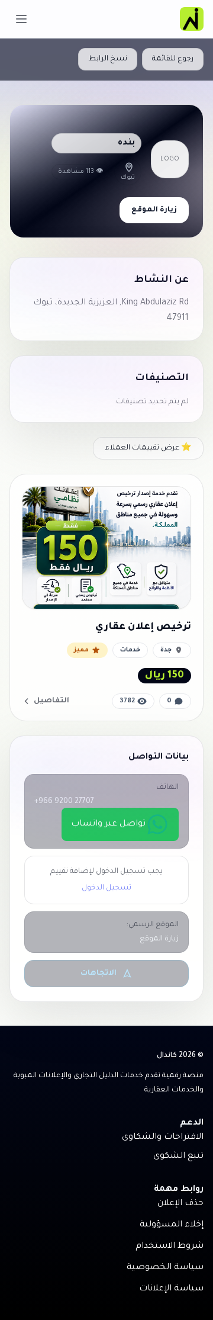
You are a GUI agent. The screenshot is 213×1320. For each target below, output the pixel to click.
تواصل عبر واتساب (108, 824)
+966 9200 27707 (64, 802)
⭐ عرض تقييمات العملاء (148, 448)
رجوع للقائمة (172, 59)
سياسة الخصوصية (165, 1268)
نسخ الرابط (107, 59)
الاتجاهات (98, 973)
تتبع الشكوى (178, 1156)
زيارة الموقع (154, 210)
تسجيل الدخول (106, 888)
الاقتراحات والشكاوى (163, 1137)
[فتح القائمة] (21, 19)
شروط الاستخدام (169, 1246)
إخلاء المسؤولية (172, 1225)
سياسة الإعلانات (171, 1289)
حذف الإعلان (180, 1204)
